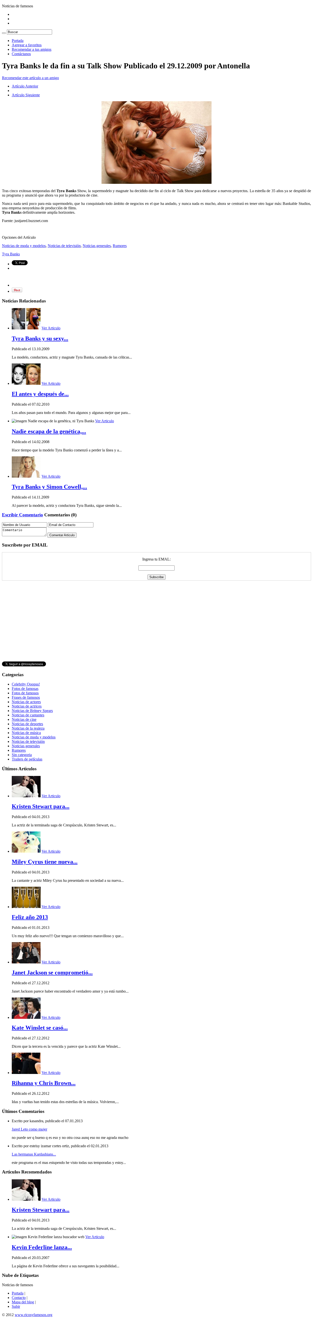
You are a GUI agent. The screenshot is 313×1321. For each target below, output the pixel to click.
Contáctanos (21, 54)
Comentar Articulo (62, 535)
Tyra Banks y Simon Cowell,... (49, 487)
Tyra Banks (11, 254)
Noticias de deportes (27, 724)
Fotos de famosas (25, 688)
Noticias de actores (26, 702)
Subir (16, 1306)
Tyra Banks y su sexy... (40, 338)
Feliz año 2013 (30, 917)
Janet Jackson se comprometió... (52, 972)
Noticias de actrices (27, 706)
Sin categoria (22, 755)
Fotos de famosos (25, 693)
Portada (17, 40)
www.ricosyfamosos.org (33, 1315)
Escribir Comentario (22, 514)
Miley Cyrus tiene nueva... (45, 862)
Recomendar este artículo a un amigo (30, 78)
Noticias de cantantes (28, 715)
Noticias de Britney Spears (32, 711)
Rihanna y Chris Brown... (44, 1083)
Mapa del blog (23, 1302)
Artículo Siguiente (26, 95)
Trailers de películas (27, 759)
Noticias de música (26, 733)
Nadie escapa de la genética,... (49, 431)
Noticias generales (97, 246)
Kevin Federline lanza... (42, 1247)
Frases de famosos (26, 697)
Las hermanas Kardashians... (34, 1154)
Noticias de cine (24, 719)
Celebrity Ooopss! (26, 684)
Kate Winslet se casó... (40, 1027)
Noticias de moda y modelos (24, 246)
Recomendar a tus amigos (31, 49)
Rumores (120, 246)
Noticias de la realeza (28, 728)
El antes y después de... (40, 394)
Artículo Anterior (25, 86)
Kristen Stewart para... (40, 806)
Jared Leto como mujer (29, 1129)
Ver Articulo (51, 328)
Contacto (19, 1298)
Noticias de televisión (64, 246)
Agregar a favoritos (27, 45)
